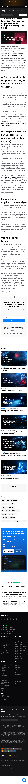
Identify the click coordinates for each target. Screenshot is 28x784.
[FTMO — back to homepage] (14, 616)
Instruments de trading (8, 504)
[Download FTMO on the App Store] (4, 755)
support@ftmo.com (8, 631)
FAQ (4, 640)
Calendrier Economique (4, 676)
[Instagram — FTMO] (7, 619)
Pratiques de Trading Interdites (6, 664)
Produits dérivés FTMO (7, 653)
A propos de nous (20, 669)
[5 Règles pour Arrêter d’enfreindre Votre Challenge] (14, 361)
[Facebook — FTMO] (10, 619)
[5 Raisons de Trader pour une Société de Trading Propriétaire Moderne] (14, 470)
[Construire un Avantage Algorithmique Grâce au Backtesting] (14, 424)
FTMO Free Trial (19, 643)
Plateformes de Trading (5, 686)
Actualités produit (12, 500)
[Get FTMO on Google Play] (13, 755)
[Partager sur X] (9, 291)
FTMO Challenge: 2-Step (20, 654)
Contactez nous (19, 671)
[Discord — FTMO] (2, 619)
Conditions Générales (10, 763)
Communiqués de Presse (20, 664)
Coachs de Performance (4, 671)
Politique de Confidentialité (7, 765)
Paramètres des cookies (15, 760)
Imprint (2, 763)
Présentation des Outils (5, 668)
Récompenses (19, 673)
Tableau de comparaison (18, 657)
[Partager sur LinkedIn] (6, 291)
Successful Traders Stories (9, 514)
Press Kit (5, 651)
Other (24, 521)
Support (5, 642)
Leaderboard (4, 674)
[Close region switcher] (26, 10)
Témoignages (19, 678)
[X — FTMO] (13, 619)
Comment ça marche (6, 645)
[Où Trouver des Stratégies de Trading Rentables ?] (14, 403)
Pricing (17, 641)
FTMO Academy (5, 689)
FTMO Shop (18, 681)
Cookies (23, 760)
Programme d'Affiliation (6, 648)
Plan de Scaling (19, 644)
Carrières (17, 680)
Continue (23, 15)
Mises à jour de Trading (5, 683)
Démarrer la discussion (9, 629)
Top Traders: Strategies (8, 517)
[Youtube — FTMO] (4, 619)
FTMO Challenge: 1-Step (20, 651)
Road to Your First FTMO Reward (10, 510)
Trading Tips (4, 367)
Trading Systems (6, 521)
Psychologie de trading (8, 507)
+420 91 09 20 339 (7, 633)
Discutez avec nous (8, 627)
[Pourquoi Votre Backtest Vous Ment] (14, 382)
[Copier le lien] (3, 291)
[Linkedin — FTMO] (16, 619)
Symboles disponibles (4, 679)
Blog (3, 500)
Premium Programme (20, 646)
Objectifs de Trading (17, 268)
